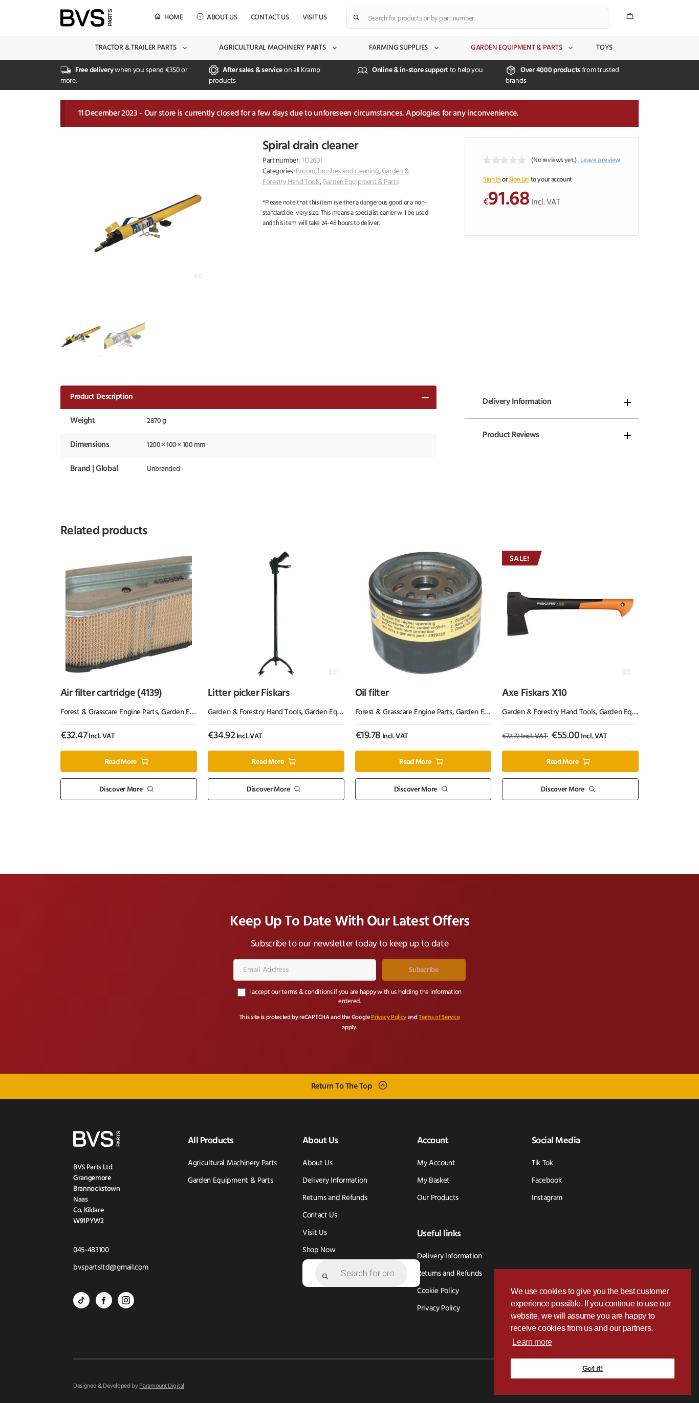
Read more (121, 761)
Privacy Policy (388, 1017)
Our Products (437, 1198)
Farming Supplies (398, 48)
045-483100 (91, 1250)
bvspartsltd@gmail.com (110, 1268)
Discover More (120, 790)
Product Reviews (511, 435)
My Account (436, 1163)
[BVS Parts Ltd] (86, 18)
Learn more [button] (532, 1342)
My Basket (433, 1181)
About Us (222, 17)
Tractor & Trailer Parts (136, 48)
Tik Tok (542, 1163)
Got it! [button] (592, 1368)
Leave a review (600, 160)
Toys (604, 48)
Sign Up (519, 179)
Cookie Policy (438, 1291)
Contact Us (270, 17)
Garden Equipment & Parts (516, 48)
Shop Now (318, 1250)
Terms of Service (439, 1017)
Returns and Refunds (334, 1198)
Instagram (547, 1198)
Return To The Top (342, 1086)
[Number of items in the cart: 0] (630, 16)
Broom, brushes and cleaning (337, 171)
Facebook (546, 1181)
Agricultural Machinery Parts (272, 48)
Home (173, 17)
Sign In (491, 179)
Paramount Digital (161, 1386)
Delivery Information (517, 402)
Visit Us (314, 17)
